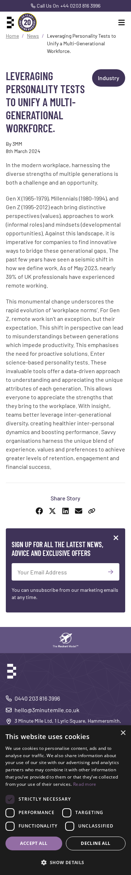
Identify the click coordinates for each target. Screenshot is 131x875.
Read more (84, 784)
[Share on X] (52, 511)
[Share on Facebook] (39, 511)
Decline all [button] (95, 843)
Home (12, 36)
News (33, 36)
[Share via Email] (78, 511)
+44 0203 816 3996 (80, 6)
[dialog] (65, 800)
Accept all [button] (33, 843)
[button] (65, 862)
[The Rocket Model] (65, 640)
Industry (108, 77)
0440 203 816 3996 (37, 698)
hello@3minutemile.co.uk (47, 709)
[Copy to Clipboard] (91, 511)
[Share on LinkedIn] (65, 511)
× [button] (123, 733)
